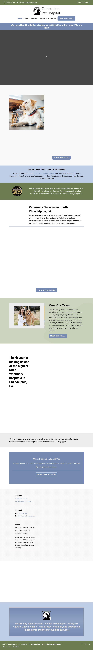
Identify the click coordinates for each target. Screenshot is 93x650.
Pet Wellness (20, 261)
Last (56, 514)
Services (34, 18)
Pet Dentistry (72, 261)
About (26, 18)
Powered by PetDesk (11, 647)
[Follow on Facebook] (81, 644)
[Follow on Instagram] (85, 644)
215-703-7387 (10, 2)
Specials (53, 18)
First (56, 511)
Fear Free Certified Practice (44, 173)
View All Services (46, 290)
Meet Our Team (57, 336)
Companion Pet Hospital (61, 108)
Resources (43, 18)
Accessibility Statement (51, 644)
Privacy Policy (34, 644)
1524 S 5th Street (21, 499)
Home (20, 18)
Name (44, 509)
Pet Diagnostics (46, 258)
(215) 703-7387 (22, 513)
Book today (38, 25)
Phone (43, 519)
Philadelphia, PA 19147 (23, 501)
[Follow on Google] (89, 644)
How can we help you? (50, 524)
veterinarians (69, 140)
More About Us (61, 158)
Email (43, 517)
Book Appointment (66, 18)
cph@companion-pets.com (28, 2)
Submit (45, 530)
